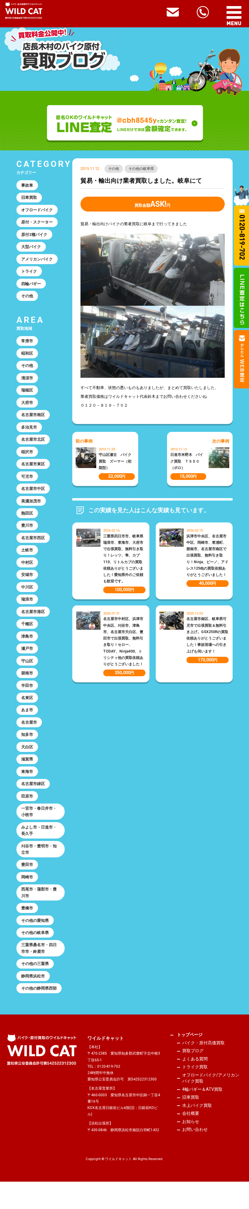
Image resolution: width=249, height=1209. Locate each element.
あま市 (27, 710)
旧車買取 (29, 197)
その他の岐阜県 (141, 169)
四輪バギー (31, 283)
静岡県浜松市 (33, 976)
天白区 (27, 747)
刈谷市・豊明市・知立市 (39, 849)
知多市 (27, 734)
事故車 (27, 185)
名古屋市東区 (33, 464)
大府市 (27, 402)
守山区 (27, 661)
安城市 (27, 574)
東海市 (27, 771)
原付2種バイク (34, 234)
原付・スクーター (37, 222)
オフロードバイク (37, 210)
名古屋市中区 (33, 488)
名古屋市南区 (33, 414)
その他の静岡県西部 (39, 988)
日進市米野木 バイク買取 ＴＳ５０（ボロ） (186, 461)
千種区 (27, 624)
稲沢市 (27, 451)
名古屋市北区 (33, 439)
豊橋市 (27, 908)
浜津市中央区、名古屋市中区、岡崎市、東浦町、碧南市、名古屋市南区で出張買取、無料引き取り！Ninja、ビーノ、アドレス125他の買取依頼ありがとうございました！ (207, 555)
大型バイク (31, 246)
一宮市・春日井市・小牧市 (39, 811)
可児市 (27, 476)
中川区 (27, 587)
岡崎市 (27, 877)
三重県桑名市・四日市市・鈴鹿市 (39, 947)
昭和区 (27, 353)
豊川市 (27, 525)
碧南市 (27, 673)
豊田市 (27, 864)
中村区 (27, 562)
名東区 (27, 697)
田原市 (27, 796)
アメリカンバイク (37, 259)
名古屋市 (29, 722)
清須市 (27, 378)
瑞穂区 (27, 390)
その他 (113, 169)
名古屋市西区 (33, 538)
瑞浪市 (27, 599)
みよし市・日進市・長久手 (39, 830)
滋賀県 (27, 759)
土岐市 (27, 550)
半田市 (27, 685)
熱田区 (27, 513)
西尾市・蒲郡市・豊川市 (39, 892)
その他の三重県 (35, 963)
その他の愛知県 (35, 920)
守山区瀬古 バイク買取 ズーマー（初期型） (115, 461)
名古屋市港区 (33, 611)
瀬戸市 (27, 648)
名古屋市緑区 (33, 783)
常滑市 (27, 341)
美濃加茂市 (31, 501)
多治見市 (29, 427)
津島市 (27, 636)
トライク (29, 271)
